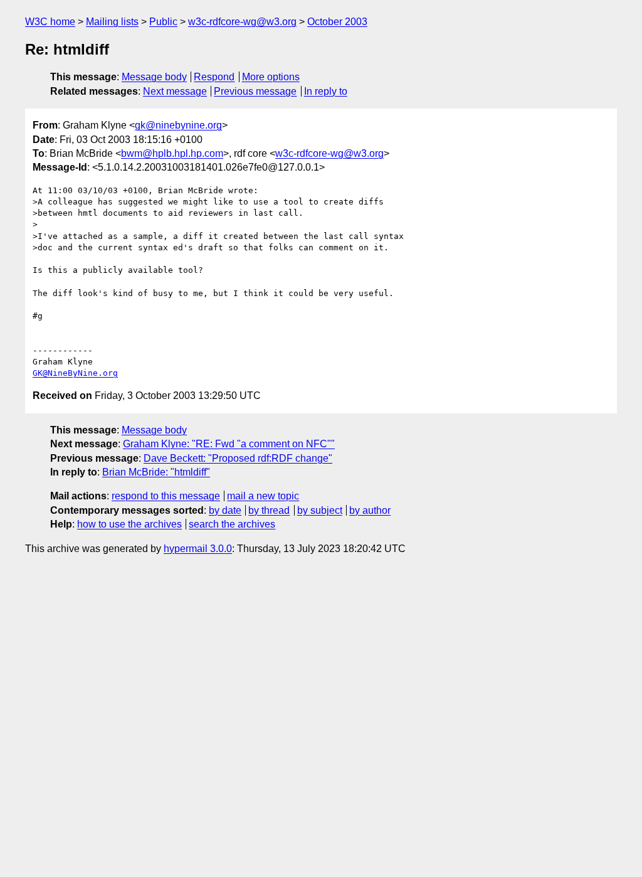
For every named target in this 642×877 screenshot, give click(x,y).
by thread (269, 510)
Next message (175, 91)
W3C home (50, 21)
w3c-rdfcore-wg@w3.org (242, 21)
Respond (214, 77)
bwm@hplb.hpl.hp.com (172, 153)
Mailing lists (112, 21)
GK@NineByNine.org (75, 373)
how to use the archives (129, 524)
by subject (319, 510)
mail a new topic (263, 496)
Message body (154, 77)
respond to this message (166, 496)
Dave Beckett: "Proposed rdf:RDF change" (238, 458)
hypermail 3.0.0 (198, 548)
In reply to (325, 91)
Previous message (255, 91)
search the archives (232, 524)
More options (271, 77)
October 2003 (337, 21)
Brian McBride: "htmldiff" (156, 472)
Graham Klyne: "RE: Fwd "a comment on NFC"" (229, 443)
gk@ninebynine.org (178, 125)
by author (370, 510)
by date (225, 510)
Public (163, 21)
